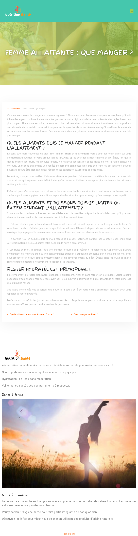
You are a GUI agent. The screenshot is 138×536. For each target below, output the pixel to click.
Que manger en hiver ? (86, 314)
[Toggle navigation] (131, 10)
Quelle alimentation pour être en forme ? (32, 314)
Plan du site (69, 534)
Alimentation (15, 109)
